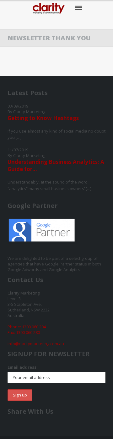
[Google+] (63, 22)
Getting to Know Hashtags (43, 118)
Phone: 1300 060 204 (27, 327)
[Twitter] (50, 22)
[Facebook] (37, 22)
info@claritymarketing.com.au (36, 343)
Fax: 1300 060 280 (24, 332)
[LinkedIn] (76, 22)
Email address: (23, 367)
